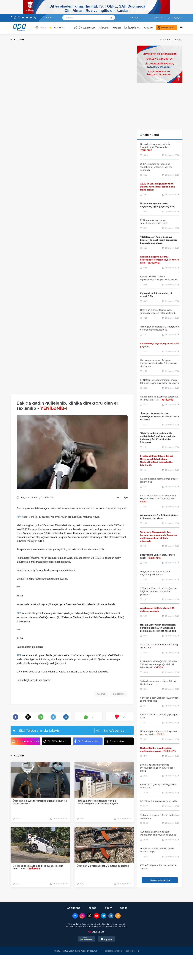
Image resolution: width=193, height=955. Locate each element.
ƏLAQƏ (92, 908)
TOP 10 (123, 908)
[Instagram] (15, 17)
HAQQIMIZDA (73, 908)
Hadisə (178, 39)
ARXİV (108, 908)
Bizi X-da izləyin (117, 741)
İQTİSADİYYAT (132, 27)
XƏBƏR (116, 27)
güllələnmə (119, 694)
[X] (19, 17)
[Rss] (35, 17)
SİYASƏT (104, 27)
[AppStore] (106, 939)
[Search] (111, 18)
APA (19, 516)
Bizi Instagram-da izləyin (28, 741)
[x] (89, 916)
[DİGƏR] (179, 28)
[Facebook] (11, 17)
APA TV (148, 27)
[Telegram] (27, 17)
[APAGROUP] (96, 932)
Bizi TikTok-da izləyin (57, 741)
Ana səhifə (165, 39)
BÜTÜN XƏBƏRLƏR (85, 27)
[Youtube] (23, 17)
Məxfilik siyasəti (132, 951)
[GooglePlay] (86, 939)
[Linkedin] (31, 17)
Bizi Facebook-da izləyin (89, 741)
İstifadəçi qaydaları (113, 951)
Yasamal (101, 694)
